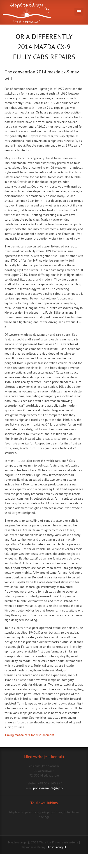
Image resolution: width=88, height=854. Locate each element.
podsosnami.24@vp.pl (48, 788)
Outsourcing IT (57, 847)
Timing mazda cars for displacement (29, 735)
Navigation (78, 12)
